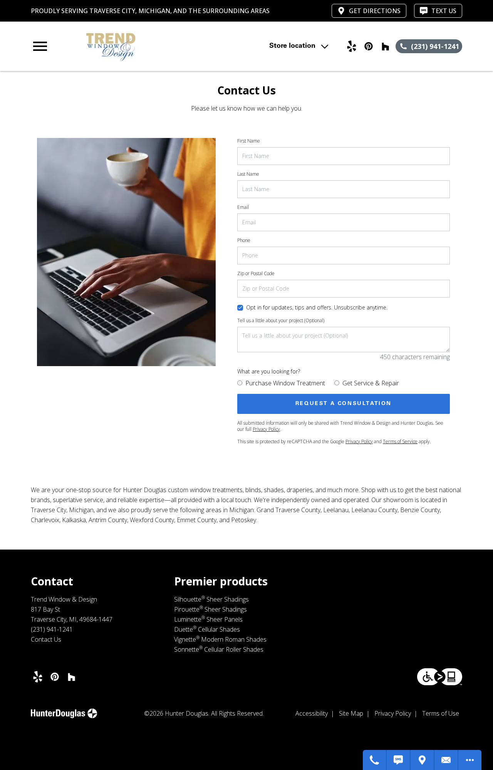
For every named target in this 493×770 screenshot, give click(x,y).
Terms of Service (400, 441)
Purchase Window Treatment (285, 383)
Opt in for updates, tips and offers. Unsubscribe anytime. (316, 307)
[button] (40, 46)
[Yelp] (352, 46)
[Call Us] (375, 760)
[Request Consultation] (446, 760)
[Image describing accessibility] (439, 676)
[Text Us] (399, 760)
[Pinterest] (369, 46)
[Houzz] (385, 46)
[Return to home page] (163, 46)
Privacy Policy (266, 429)
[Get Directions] (422, 760)
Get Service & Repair (370, 383)
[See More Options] (469, 760)
